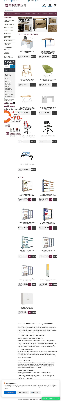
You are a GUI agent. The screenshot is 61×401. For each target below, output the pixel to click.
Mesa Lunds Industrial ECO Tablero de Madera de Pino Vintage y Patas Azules (48, 52)
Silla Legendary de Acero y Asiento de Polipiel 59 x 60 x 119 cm (27, 136)
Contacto (44, 6)
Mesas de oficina (8, 30)
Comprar (33, 56)
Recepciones (7, 33)
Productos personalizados (8, 57)
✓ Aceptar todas (10, 392)
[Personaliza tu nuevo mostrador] (37, 24)
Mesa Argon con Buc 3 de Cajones (27, 52)
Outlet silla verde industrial (9, 20)
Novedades (27, 13)
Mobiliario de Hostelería (7, 44)
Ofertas (34, 13)
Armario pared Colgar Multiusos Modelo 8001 (27, 308)
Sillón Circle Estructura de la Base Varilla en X (48, 80)
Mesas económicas (8, 79)
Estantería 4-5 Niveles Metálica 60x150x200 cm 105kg (48, 195)
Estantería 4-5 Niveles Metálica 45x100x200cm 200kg (47, 223)
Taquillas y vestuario (7, 52)
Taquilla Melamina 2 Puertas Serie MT (48, 280)
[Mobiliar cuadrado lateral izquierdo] (13, 130)
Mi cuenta (50, 6)
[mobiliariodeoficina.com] (15, 5)
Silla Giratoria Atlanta (47, 136)
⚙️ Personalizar (35, 392)
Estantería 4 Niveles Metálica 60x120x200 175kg (27, 280)
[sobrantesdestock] (13, 115)
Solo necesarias (23, 392)
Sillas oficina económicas (9, 95)
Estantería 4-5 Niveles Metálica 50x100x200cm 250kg (27, 195)
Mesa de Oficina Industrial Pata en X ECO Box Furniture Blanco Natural (27, 108)
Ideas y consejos (18, 13)
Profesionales (52, 13)
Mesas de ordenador (8, 88)
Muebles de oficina (9, 24)
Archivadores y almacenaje (8, 36)
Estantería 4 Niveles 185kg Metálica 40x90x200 (48, 251)
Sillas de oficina (8, 27)
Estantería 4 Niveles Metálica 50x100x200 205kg (27, 223)
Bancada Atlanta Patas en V (27, 164)
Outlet (38, 13)
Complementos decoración (8, 48)
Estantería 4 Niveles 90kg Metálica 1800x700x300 (27, 251)
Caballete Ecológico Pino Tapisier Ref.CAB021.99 (27, 80)
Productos (9, 13)
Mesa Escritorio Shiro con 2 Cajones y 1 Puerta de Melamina (48, 108)
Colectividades (8, 40)
